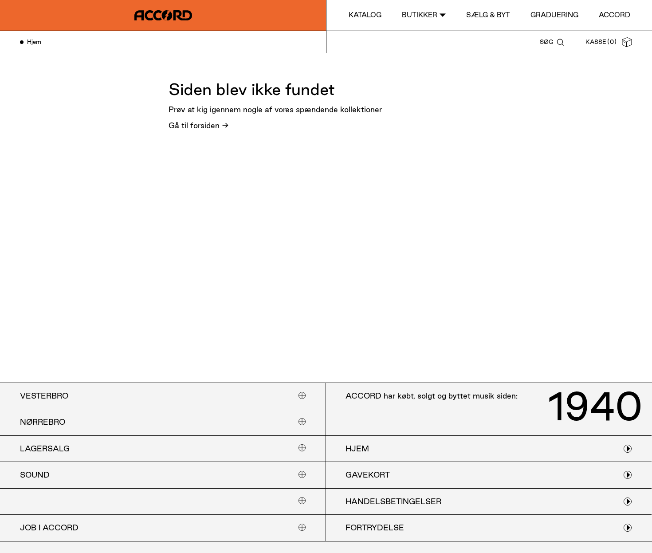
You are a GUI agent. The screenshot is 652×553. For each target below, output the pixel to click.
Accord (614, 15)
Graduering (554, 15)
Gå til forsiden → (199, 125)
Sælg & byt (488, 15)
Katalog (365, 15)
